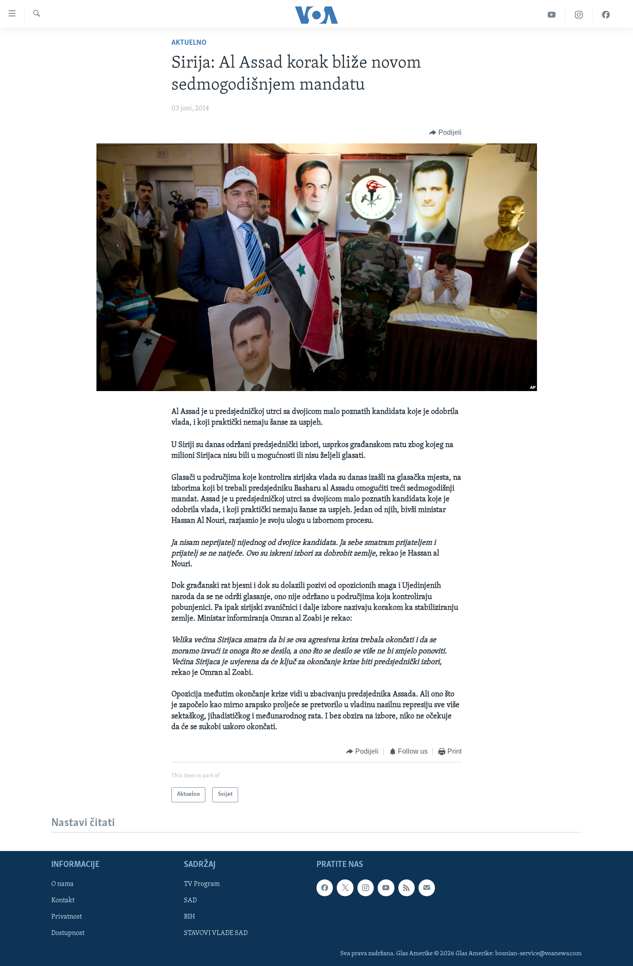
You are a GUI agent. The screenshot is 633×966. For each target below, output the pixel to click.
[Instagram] (579, 15)
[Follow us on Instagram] (365, 888)
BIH (189, 917)
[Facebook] (606, 15)
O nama (62, 884)
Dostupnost (67, 933)
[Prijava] (427, 888)
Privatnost (66, 917)
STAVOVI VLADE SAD (216, 933)
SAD (190, 901)
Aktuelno (189, 43)
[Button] (445, 132)
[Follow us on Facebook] (324, 888)
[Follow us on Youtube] (386, 888)
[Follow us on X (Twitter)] (345, 888)
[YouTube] (551, 15)
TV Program (202, 884)
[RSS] (406, 888)
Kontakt (62, 901)
